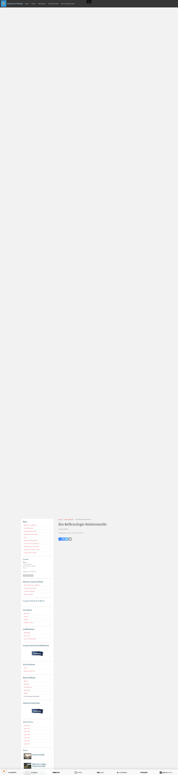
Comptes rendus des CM (30, 531)
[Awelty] (78, 772)
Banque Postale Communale (31, 534)
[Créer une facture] (100, 772)
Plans (25, 537)
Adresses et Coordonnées (30, 525)
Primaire (26, 616)
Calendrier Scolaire (28, 622)
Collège (25, 619)
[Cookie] (4, 771)
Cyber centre (27, 636)
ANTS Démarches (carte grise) (31, 546)
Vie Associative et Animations (31, 543)
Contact (33, 4)
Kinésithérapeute (28, 687)
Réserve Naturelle (28, 594)
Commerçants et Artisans (30, 553)
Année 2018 (27, 741)
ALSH (25, 668)
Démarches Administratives (31, 540)
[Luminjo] (144, 772)
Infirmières (26, 684)
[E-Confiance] (122, 772)
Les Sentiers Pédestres (29, 591)
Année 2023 (27, 725)
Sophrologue (27, 690)
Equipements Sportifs (29, 671)
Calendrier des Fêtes (53, 4)
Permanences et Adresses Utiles (32, 549)
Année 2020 (27, 735)
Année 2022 (27, 728)
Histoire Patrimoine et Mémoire (32, 585)
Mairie (27, 4)
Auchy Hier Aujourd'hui (30, 588)
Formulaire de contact (28, 575)
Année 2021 (27, 731)
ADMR (25, 693)
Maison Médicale (69, 519)
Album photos (41, 4)
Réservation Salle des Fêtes (68, 4)
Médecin (26, 681)
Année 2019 (27, 738)
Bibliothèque (27, 633)
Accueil (60, 519)
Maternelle (26, 613)
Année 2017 (27, 744)
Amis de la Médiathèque (30, 639)
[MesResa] (56, 772)
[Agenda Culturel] (166, 772)
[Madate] (34, 772)
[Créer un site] (12, 772)
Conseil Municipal (28, 528)
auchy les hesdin (38, 754)
